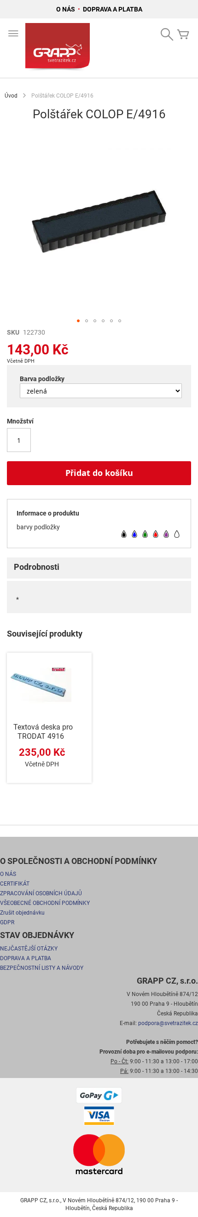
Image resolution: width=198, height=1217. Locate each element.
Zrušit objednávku (22, 913)
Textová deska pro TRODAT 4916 (43, 732)
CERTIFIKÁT (14, 884)
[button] (78, 321)
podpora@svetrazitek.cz (168, 1023)
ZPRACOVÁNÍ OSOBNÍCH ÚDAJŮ (41, 893)
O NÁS (66, 9)
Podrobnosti (36, 567)
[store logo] (57, 48)
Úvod (11, 96)
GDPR (7, 922)
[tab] (99, 568)
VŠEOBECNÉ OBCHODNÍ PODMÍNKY (45, 903)
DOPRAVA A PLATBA (112, 9)
